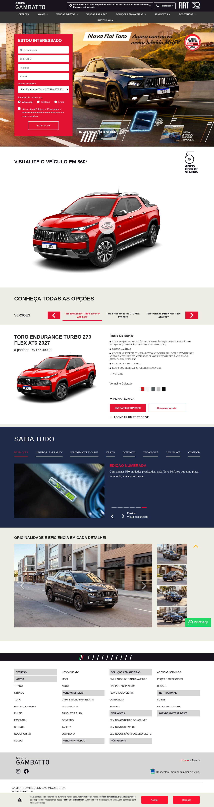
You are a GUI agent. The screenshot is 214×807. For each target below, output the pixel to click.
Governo (68, 720)
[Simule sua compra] (34, 771)
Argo (65, 686)
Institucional (106, 20)
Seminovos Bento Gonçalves (128, 720)
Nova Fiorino (22, 733)
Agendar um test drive (101, 132)
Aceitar (154, 799)
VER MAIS (118, 374)
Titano (18, 686)
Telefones (166, 5)
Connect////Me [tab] (196, 452)
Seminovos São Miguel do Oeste (130, 733)
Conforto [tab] (129, 452)
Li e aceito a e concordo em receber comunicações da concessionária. (43, 112)
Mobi (65, 679)
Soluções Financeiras (130, 14)
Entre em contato (169, 706)
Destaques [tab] (21, 452)
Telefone (45, 102)
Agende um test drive (172, 713)
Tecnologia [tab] (150, 452)
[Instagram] (18, 771)
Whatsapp (27, 102)
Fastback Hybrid (25, 706)
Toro (17, 699)
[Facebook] (26, 771)
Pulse (18, 713)
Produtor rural (73, 713)
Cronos (19, 727)
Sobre (161, 699)
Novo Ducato (70, 672)
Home (185, 760)
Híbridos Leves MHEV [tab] (49, 452)
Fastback (20, 720)
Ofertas (24, 14)
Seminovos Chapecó (123, 727)
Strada (19, 692)
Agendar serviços (169, 672)
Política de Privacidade (47, 109)
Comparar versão (167, 408)
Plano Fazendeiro (121, 692)
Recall (161, 686)
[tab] (82, 315)
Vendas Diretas (66, 14)
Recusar (186, 799)
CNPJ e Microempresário (78, 699)
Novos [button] (42, 14)
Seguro (115, 706)
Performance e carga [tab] (84, 452)
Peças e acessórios (170, 679)
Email (61, 102)
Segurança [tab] (173, 452)
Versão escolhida (27, 83)
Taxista (66, 727)
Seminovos (161, 14)
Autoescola (70, 706)
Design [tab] (110, 452)
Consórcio (117, 699)
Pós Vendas (186, 14)
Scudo (18, 740)
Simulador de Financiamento (128, 679)
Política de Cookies (108, 797)
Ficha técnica (123, 398)
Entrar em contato (128, 408)
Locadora (68, 733)
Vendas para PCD (96, 14)
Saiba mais (43, 125)
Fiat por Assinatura (122, 686)
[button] (112, 529)
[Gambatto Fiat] (29, 6)
